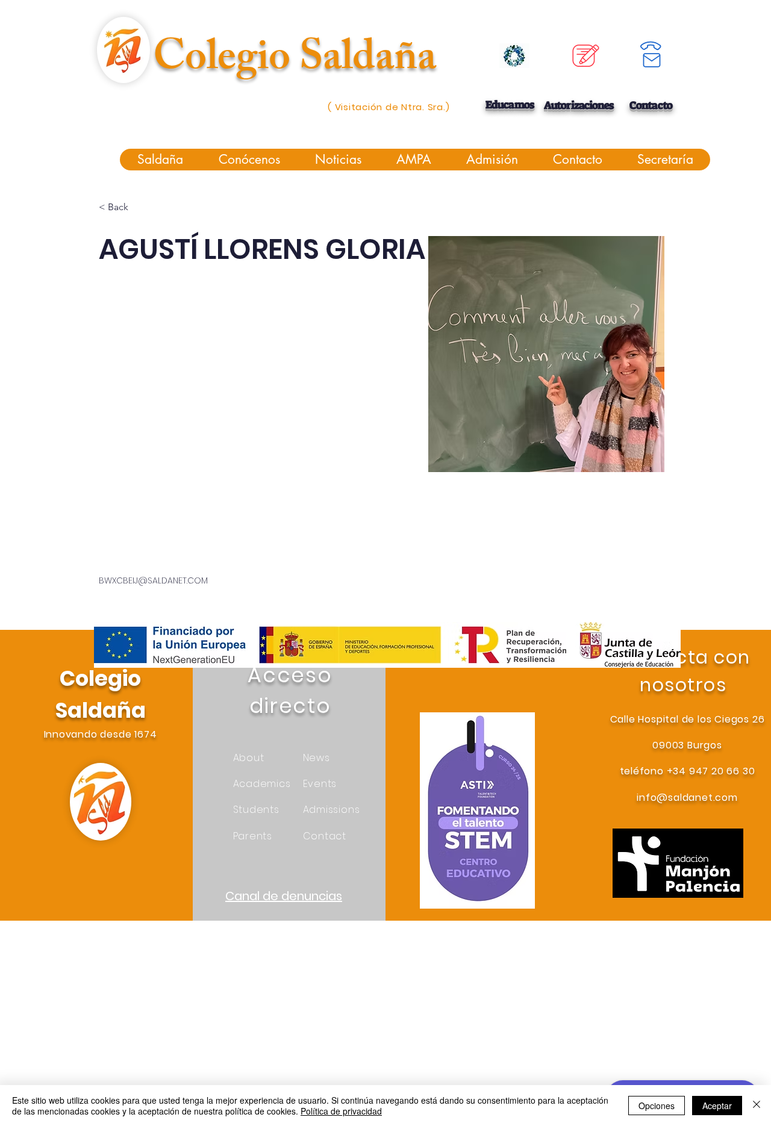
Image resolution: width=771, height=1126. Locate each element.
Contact (325, 836)
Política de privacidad (341, 1111)
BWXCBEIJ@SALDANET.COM (153, 580)
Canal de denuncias (283, 896)
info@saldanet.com (687, 797)
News (316, 758)
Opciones (656, 1106)
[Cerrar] (756, 1105)
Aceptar (717, 1106)
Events (320, 784)
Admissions (331, 810)
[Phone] (651, 46)
